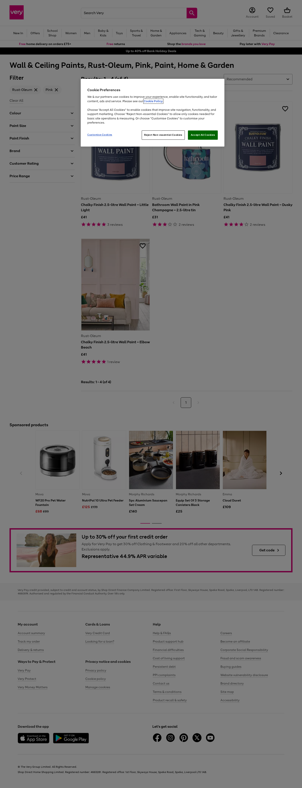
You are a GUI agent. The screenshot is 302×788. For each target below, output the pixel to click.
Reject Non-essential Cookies (163, 135)
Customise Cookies (99, 134)
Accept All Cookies (203, 135)
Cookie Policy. (153, 101)
